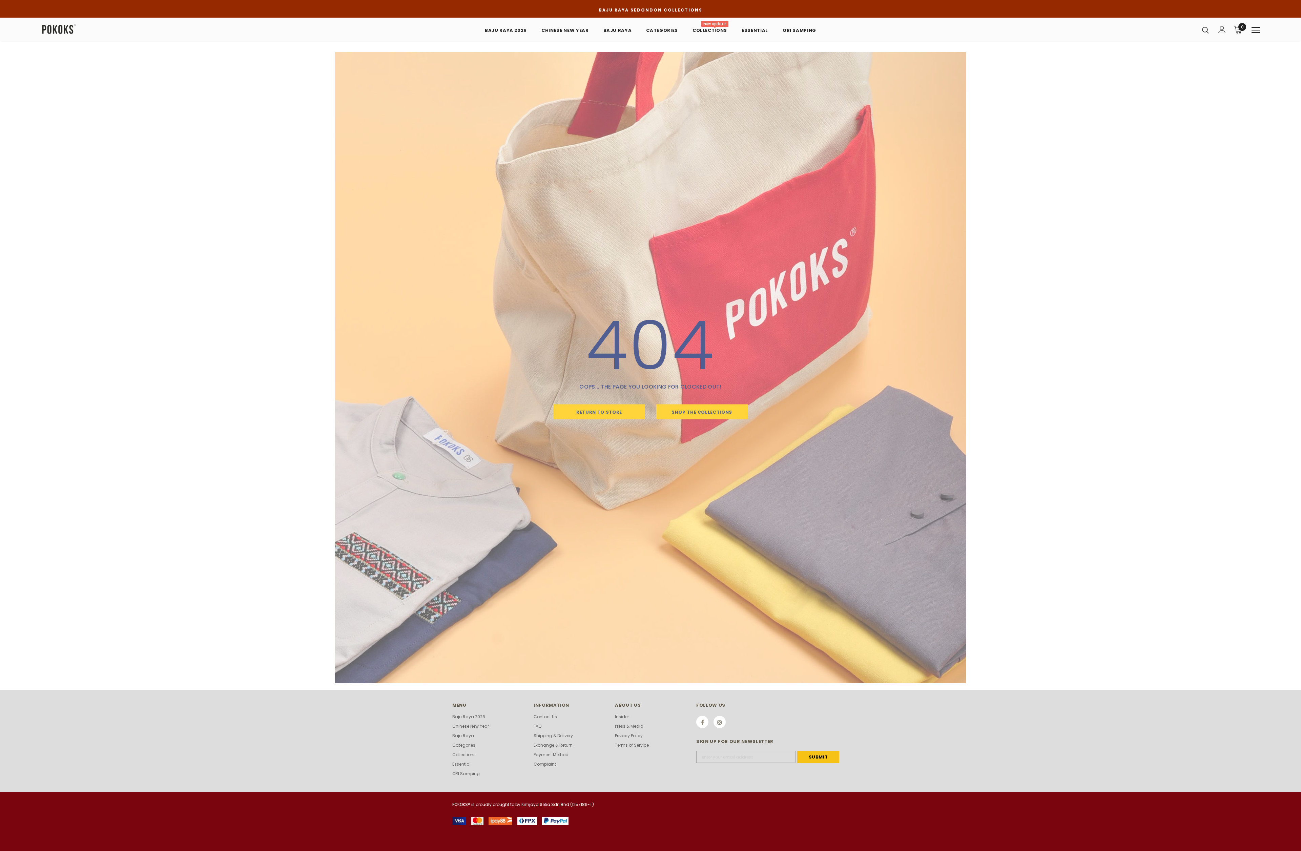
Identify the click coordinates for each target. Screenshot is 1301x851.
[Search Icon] (1205, 29)
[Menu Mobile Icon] (1256, 30)
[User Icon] (1222, 29)
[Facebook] (702, 722)
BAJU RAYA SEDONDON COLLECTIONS (650, 10)
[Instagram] (720, 722)
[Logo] (81, 29)
